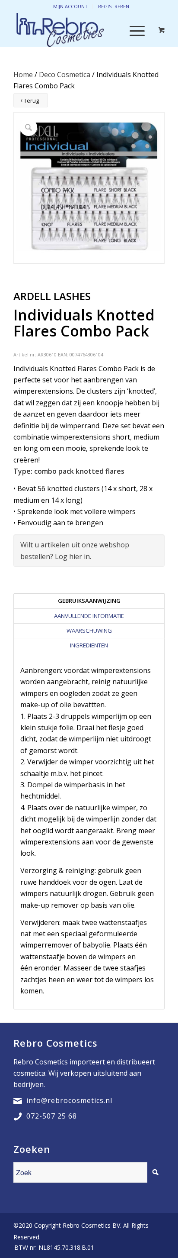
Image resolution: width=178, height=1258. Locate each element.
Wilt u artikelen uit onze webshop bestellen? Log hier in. (74, 550)
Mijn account (70, 6)
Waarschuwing (89, 630)
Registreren (113, 6)
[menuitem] (52, 1247)
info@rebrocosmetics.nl (69, 1100)
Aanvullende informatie (89, 616)
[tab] (89, 600)
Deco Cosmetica (64, 74)
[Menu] (133, 30)
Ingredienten (89, 645)
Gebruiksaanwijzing (89, 601)
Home (23, 74)
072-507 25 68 (51, 1116)
